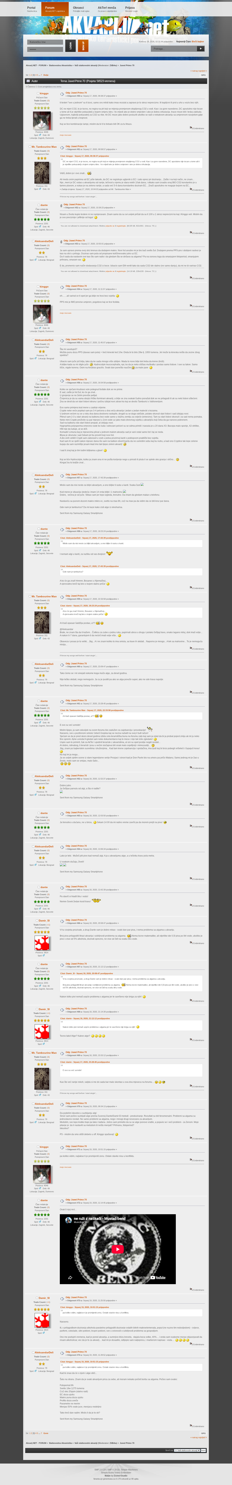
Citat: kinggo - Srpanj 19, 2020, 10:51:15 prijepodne (84, 1307)
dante (44, 205)
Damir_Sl (44, 920)
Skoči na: (169, 1450)
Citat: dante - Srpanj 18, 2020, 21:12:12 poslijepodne (85, 1018)
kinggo (44, 93)
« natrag (194, 71)
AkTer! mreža (107, 9)
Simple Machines (129, 1469)
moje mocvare (65, 135)
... (40, 75)
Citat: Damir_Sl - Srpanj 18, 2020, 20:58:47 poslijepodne (86, 973)
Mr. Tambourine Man (44, 146)
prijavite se (110, 226)
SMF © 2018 (113, 1469)
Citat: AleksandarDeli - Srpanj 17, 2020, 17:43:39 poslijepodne (89, 538)
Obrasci (81, 9)
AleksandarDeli (44, 241)
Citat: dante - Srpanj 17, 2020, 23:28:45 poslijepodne (85, 1062)
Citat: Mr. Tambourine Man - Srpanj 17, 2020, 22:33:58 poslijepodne (92, 710)
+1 (48, 925)
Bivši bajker (198, 41)
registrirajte (121, 226)
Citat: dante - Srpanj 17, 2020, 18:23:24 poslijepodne (85, 606)
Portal (32, 9)
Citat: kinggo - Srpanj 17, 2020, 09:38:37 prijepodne (84, 156)
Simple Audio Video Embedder (116, 1472)
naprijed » (202, 71)
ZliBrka (113, 65)
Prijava (131, 9)
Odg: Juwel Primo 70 (76, 93)
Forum (55, 9)
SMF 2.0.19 (100, 1469)
